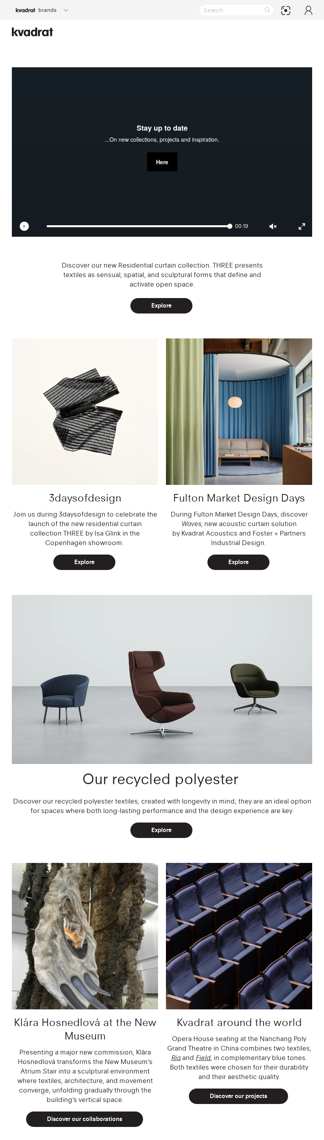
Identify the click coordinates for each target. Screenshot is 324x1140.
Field (203, 1058)
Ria (176, 1058)
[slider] (139, 226)
